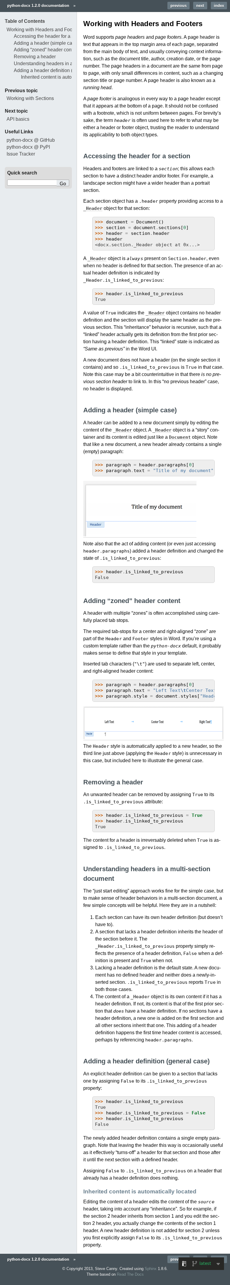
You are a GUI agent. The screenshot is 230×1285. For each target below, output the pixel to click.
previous (178, 5)
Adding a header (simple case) (46, 43)
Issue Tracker (21, 153)
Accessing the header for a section (50, 36)
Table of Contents (25, 21)
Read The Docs (130, 1274)
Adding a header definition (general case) (58, 70)
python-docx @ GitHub (31, 140)
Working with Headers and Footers (43, 29)
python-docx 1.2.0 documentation (38, 5)
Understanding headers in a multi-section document (68, 63)
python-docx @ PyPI (28, 147)
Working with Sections (30, 98)
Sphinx (151, 1268)
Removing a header (35, 56)
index (219, 5)
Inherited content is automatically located (64, 77)
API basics (18, 119)
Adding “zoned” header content (46, 49)
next (200, 5)
